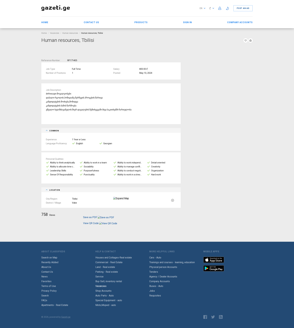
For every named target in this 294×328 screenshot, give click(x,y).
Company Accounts (240, 22)
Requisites (155, 295)
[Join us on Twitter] (213, 317)
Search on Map (49, 257)
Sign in (187, 22)
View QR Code (91, 223)
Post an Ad (243, 8)
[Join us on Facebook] (205, 317)
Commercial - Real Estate (109, 262)
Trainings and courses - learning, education (172, 262)
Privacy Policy (49, 290)
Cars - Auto (155, 257)
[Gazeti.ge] (55, 11)
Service (99, 276)
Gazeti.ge (65, 317)
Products (141, 22)
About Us (46, 267)
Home (44, 22)
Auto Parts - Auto (104, 295)
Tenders (153, 271)
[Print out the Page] (250, 40)
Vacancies (54, 33)
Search (45, 295)
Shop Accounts (103, 290)
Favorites (46, 281)
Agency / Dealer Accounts (163, 276)
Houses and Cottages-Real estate (113, 257)
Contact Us (91, 22)
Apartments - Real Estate (54, 305)
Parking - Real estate (106, 271)
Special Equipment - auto (108, 300)
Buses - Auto (156, 286)
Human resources (70, 33)
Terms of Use (48, 286)
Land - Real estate (105, 267)
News (44, 276)
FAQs (44, 300)
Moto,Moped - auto (105, 305)
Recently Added (49, 262)
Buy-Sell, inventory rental (108, 281)
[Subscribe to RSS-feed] (221, 317)
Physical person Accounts (163, 267)
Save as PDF (90, 217)
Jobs (152, 290)
